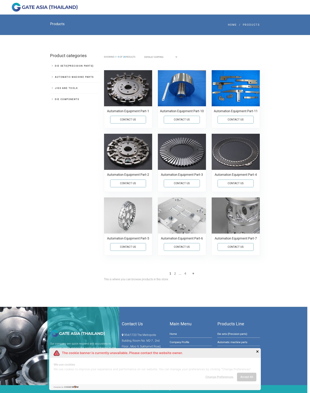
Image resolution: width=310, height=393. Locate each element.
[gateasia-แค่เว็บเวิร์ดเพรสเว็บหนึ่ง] (45, 7)
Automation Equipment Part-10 (182, 111)
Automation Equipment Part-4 (236, 174)
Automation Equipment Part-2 (128, 174)
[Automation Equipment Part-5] (128, 215)
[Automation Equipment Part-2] (128, 152)
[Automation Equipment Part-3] (182, 152)
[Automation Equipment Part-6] (182, 215)
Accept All (246, 377)
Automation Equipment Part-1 (128, 111)
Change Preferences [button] (219, 377)
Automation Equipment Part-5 (128, 238)
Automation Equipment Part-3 (182, 174)
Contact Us (128, 119)
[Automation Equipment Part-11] (236, 88)
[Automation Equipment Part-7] (236, 215)
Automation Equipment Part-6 (182, 238)
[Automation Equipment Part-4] (236, 152)
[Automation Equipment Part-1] (128, 88)
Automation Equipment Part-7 (236, 238)
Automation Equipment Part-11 (236, 111)
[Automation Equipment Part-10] (182, 88)
